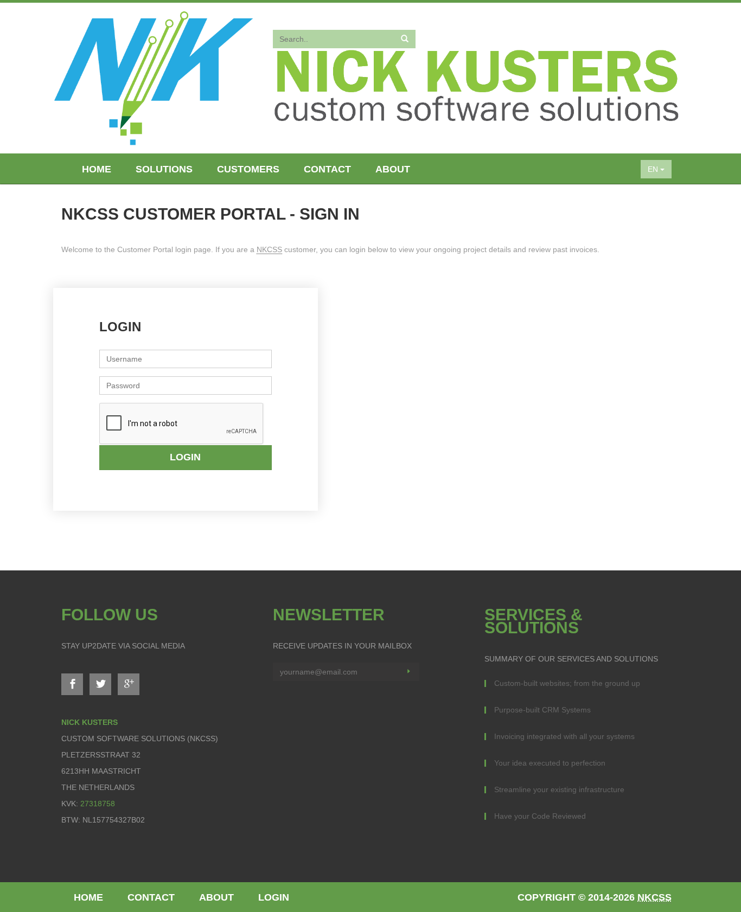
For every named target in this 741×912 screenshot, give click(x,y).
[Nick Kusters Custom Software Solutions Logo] (153, 76)
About (392, 169)
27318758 (97, 803)
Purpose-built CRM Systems (542, 709)
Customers (248, 169)
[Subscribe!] (408, 672)
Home (96, 169)
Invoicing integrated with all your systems (564, 736)
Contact (327, 169)
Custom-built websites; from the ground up (567, 683)
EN (654, 169)
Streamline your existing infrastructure (559, 789)
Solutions (164, 169)
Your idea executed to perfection (549, 763)
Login (185, 457)
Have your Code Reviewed (540, 816)
